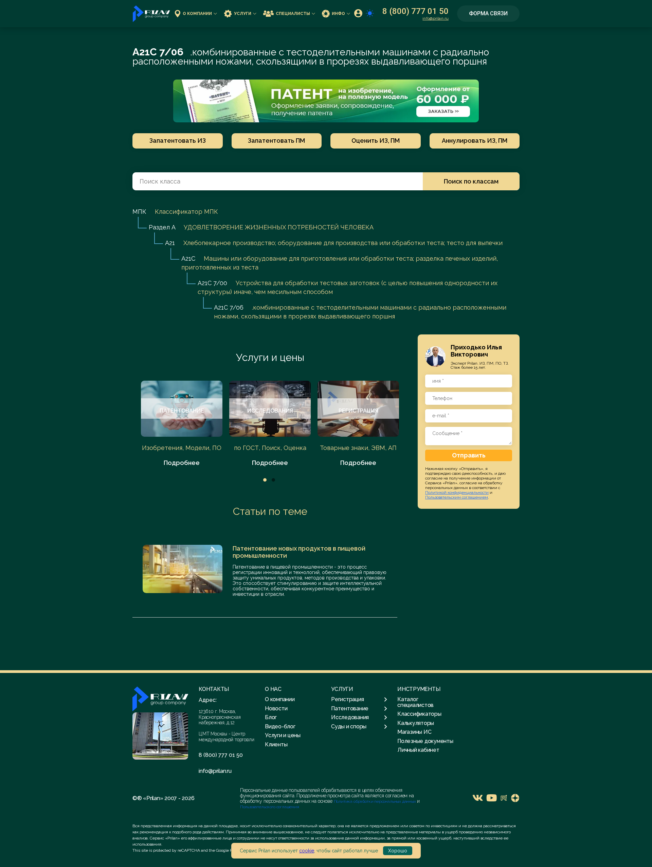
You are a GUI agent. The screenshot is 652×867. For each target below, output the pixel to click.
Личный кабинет (418, 750)
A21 (170, 242)
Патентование (349, 708)
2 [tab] (273, 480)
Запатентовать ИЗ (177, 140)
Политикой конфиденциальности (457, 492)
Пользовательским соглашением (456, 497)
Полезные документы (425, 741)
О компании (197, 13)
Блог (271, 717)
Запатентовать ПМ (276, 140)
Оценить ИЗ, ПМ (375, 140)
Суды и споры (348, 726)
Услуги (242, 13)
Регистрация (347, 699)
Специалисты (293, 13)
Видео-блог (280, 726)
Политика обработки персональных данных (375, 801)
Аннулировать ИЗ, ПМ (474, 140)
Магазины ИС (414, 732)
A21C (188, 258)
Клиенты (276, 744)
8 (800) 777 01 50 (415, 11)
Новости (276, 708)
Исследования (350, 717)
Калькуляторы (415, 723)
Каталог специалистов (415, 702)
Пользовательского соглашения (269, 806)
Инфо (338, 13)
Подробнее (182, 462)
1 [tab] (265, 480)
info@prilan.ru (435, 18)
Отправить (469, 454)
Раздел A (162, 227)
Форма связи (488, 13)
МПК (139, 211)
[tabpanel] (181, 424)
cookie (306, 850)
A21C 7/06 (228, 307)
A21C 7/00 (212, 283)
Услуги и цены (270, 357)
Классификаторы (419, 714)
